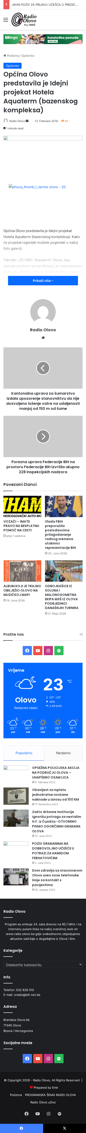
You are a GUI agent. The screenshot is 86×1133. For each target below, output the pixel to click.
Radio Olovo (17, 121)
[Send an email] (27, 121)
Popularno (24, 753)
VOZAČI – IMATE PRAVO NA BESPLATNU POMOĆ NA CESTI (21, 526)
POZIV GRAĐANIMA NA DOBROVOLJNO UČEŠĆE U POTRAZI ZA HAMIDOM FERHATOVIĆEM (53, 850)
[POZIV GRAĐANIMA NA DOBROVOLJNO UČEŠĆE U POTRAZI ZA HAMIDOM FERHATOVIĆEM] (16, 849)
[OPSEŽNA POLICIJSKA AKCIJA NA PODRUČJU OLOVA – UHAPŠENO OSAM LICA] (16, 774)
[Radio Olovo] (23, 19)
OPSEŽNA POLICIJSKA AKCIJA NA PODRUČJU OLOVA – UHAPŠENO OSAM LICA (55, 772)
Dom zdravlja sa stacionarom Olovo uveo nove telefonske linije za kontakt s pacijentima (57, 877)
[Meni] (5, 21)
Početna (12, 55)
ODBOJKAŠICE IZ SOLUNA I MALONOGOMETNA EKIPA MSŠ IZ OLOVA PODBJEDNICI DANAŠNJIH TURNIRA (61, 597)
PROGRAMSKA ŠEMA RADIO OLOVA (50, 1095)
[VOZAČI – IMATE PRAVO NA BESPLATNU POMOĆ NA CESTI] (22, 506)
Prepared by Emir (46, 1087)
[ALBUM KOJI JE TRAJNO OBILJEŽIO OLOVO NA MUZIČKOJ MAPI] (22, 571)
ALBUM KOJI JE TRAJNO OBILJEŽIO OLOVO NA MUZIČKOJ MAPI (22, 590)
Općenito (27, 55)
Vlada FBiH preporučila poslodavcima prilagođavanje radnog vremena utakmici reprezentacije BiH (60, 534)
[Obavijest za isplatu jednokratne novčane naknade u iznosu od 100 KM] (16, 796)
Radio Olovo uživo (43, 1102)
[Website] (43, 337)
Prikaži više (42, 281)
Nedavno (63, 753)
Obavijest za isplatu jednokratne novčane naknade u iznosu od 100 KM (55, 794)
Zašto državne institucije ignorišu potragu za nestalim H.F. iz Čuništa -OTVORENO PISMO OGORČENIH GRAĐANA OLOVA (56, 821)
